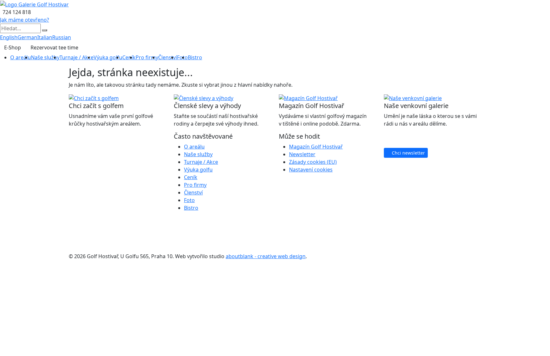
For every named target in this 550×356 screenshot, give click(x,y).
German (27, 37)
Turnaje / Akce (77, 57)
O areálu (20, 57)
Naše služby (45, 57)
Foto (189, 200)
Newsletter (302, 154)
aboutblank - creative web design (266, 256)
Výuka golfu (108, 57)
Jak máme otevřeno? (24, 19)
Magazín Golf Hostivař (316, 146)
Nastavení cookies (311, 169)
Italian (44, 37)
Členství (167, 57)
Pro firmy (147, 57)
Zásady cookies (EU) (313, 161)
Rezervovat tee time (54, 47)
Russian (61, 37)
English (9, 37)
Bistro (195, 57)
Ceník (129, 57)
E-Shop (12, 47)
